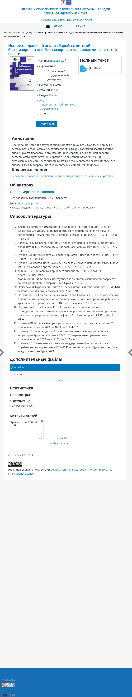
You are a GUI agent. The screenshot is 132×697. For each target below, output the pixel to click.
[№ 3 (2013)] (22, 89)
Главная (8, 32)
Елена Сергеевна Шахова (32, 192)
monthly (53, 443)
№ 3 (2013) (27, 32)
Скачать (60, 380)
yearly (64, 443)
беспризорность (51, 176)
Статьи (53, 95)
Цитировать (46, 124)
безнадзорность (73, 176)
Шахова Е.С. (57, 60)
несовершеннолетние (25, 176)
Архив (81, 26)
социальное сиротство (99, 176)
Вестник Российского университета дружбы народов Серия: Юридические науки (66, 11)
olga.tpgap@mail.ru (29, 203)
